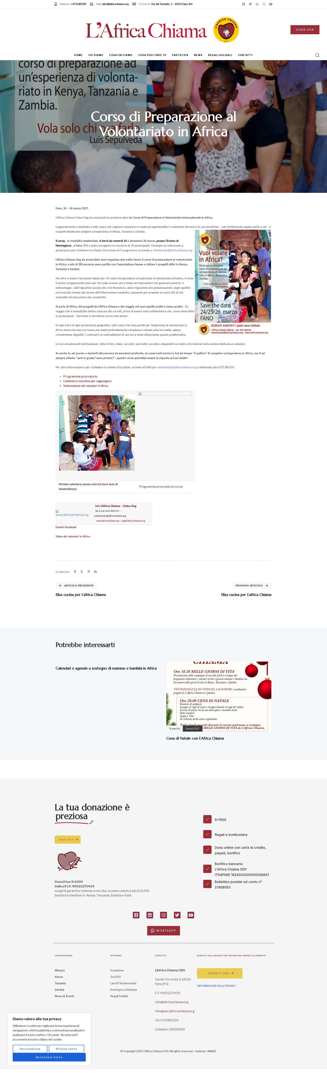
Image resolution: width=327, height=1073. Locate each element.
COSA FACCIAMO (120, 55)
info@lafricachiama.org (171, 1002)
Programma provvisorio (80, 376)
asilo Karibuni (99, 484)
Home (78, 55)
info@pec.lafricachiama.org (175, 1011)
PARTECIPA (180, 55)
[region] (49, 1039)
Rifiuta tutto (66, 1048)
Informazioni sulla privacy (216, 985)
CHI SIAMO (96, 55)
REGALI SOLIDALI (220, 55)
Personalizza (30, 1048)
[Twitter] (250, 4)
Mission (60, 970)
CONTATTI (245, 55)
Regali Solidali (119, 996)
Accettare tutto (49, 1057)
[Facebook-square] (243, 4)
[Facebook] (75, 571)
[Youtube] (270, 4)
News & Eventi (64, 996)
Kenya (59, 977)
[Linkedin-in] (257, 4)
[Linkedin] (95, 571)
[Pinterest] (88, 571)
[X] (81, 571)
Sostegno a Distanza (123, 989)
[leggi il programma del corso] (165, 432)
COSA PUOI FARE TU (152, 55)
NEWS (198, 55)
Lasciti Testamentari (123, 983)
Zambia (59, 989)
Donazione (117, 970)
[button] (316, 55)
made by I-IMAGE (205, 1051)
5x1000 (115, 977)
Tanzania (60, 983)
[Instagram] (263, 4)
